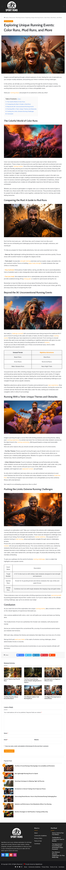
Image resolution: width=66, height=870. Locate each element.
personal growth (56, 595)
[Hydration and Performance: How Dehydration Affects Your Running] (8, 806)
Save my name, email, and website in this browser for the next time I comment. (27, 746)
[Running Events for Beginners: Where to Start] (53, 672)
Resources (12, 17)
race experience (53, 385)
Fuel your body (9, 276)
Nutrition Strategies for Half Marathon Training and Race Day (31, 812)
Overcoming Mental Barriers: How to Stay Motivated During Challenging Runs (36, 796)
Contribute (37, 843)
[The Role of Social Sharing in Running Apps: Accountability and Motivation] (8, 768)
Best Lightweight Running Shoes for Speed (26, 773)
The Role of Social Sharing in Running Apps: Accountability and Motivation (35, 766)
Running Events (20, 17)
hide (19, 99)
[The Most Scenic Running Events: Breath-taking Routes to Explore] (33, 672)
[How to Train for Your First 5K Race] (13, 672)
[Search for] (64, 7)
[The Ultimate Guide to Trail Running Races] (33, 690)
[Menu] (2, 7)
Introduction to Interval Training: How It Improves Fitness (30, 789)
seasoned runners (27, 469)
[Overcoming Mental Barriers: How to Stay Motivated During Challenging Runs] (8, 799)
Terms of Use (38, 841)
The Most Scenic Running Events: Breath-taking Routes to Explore (33, 680)
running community (23, 442)
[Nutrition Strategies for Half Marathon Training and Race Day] (8, 814)
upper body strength (35, 263)
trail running (19, 539)
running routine (18, 166)
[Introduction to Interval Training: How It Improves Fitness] (8, 791)
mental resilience (40, 537)
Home (7, 17)
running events (40, 608)
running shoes (14, 92)
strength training (25, 261)
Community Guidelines (40, 835)
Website (36, 739)
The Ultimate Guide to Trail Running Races (31, 697)
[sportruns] (12, 6)
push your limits (20, 639)
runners (47, 342)
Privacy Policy (38, 838)
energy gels (27, 279)
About (36, 833)
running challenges (39, 559)
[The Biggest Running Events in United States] (53, 690)
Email (6, 739)
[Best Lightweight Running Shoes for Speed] (8, 776)
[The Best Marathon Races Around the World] (13, 690)
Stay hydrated (9, 270)
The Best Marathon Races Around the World (11, 697)
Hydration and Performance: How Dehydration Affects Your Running (33, 804)
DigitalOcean (39, 864)
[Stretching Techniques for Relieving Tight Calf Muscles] (8, 783)
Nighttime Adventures (47, 352)
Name (6, 733)
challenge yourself (17, 333)
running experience (13, 440)
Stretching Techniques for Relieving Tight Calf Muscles (29, 781)
